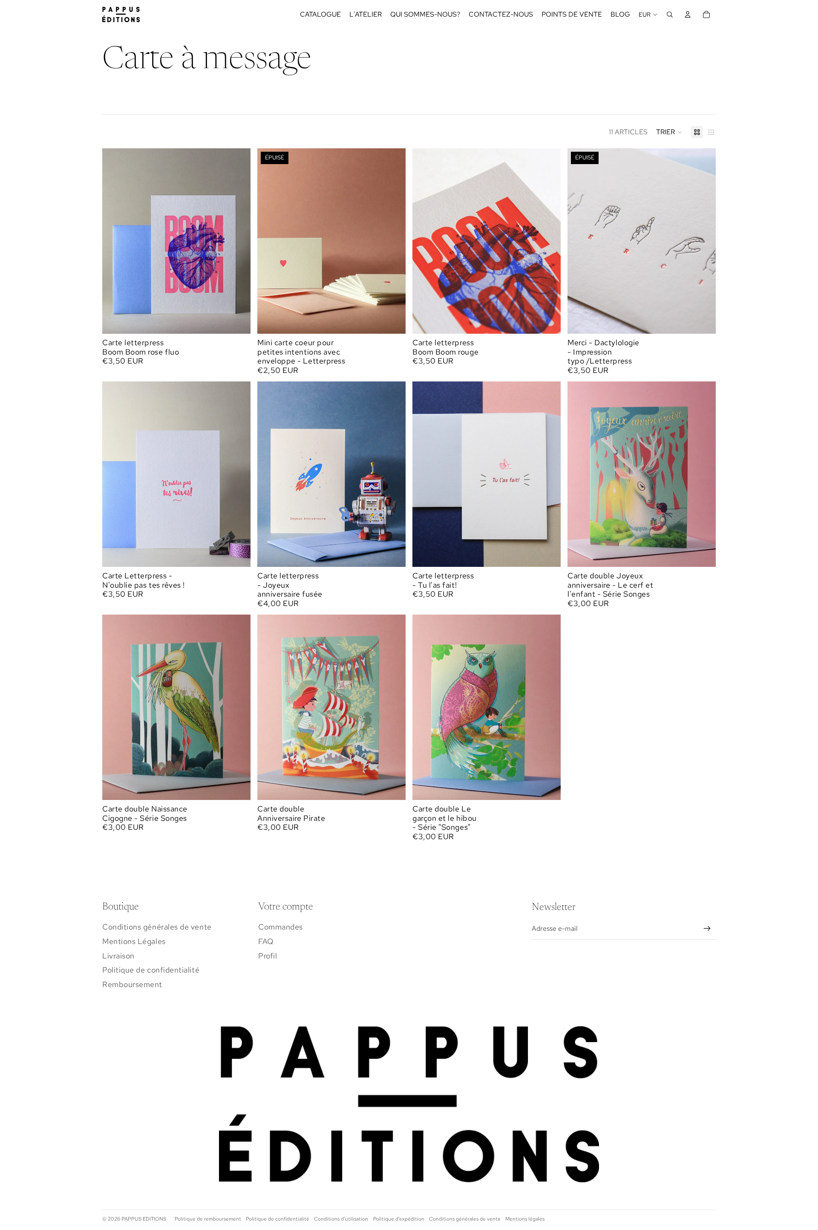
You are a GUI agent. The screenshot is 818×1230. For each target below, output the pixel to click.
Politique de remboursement (208, 1219)
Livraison (118, 956)
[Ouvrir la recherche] (669, 14)
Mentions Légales (134, 941)
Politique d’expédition (398, 1219)
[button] (669, 132)
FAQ (266, 941)
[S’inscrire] (707, 928)
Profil (267, 956)
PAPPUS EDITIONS (143, 1219)
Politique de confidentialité (150, 970)
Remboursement (132, 984)
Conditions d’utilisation (341, 1219)
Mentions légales (524, 1219)
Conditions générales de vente (157, 927)
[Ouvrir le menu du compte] (687, 14)
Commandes (280, 927)
